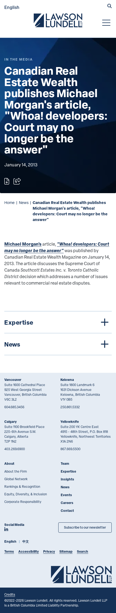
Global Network (16, 479)
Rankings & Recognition (22, 486)
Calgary (10, 421)
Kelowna (67, 379)
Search (82, 551)
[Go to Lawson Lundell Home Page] (58, 20)
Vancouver (12, 379)
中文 (25, 541)
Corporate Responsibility (22, 501)
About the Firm (15, 471)
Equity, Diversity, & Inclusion (25, 494)
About (9, 463)
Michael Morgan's (23, 244)
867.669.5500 (70, 449)
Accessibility (28, 551)
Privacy (49, 551)
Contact (67, 510)
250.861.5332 (70, 407)
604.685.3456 (14, 407)
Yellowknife (69, 421)
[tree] (58, 333)
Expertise (68, 471)
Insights (67, 479)
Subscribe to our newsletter (85, 527)
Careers (67, 502)
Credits (9, 594)
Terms (9, 551)
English (11, 7)
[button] (109, 6)
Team (65, 463)
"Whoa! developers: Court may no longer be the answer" (56, 247)
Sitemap (66, 551)
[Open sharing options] (17, 181)
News (24, 202)
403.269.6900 (14, 449)
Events (66, 495)
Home (9, 202)
